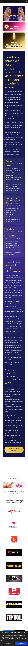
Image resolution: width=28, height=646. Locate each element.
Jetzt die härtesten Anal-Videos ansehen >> (14, 492)
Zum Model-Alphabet (14, 478)
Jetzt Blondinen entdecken (14, 449)
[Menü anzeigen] (26, 1)
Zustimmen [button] (21, 643)
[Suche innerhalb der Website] (1, 1)
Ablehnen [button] (8, 643)
